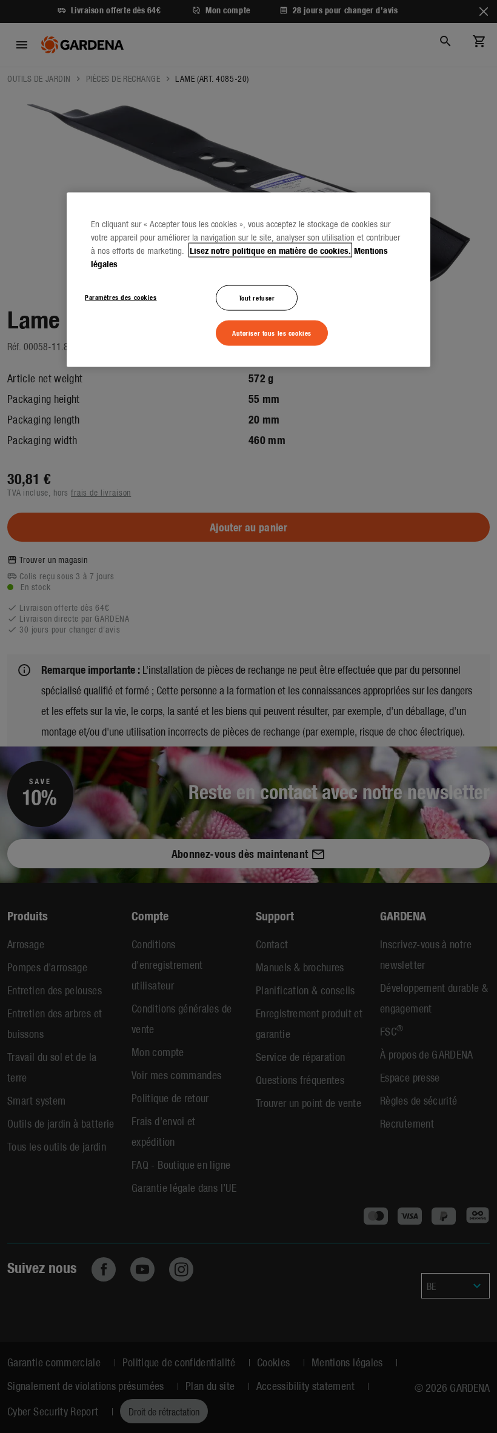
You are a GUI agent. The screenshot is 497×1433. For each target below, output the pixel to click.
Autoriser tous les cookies (272, 332)
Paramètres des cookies (121, 296)
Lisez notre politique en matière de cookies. (270, 250)
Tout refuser (257, 297)
